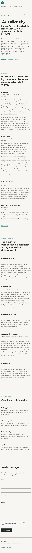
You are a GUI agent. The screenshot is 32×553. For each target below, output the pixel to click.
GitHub (3, 59)
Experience (4, 6)
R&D (10, 6)
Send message (6, 530)
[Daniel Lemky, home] (3, 2)
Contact (21, 6)
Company (6, 494)
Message (3, 502)
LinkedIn (10, 59)
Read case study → (6, 174)
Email (2, 487)
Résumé (17, 59)
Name (2, 479)
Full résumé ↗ (4, 225)
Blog (15, 6)
